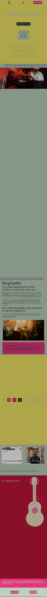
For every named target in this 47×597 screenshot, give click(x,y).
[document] (23, 298)
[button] (14, 592)
